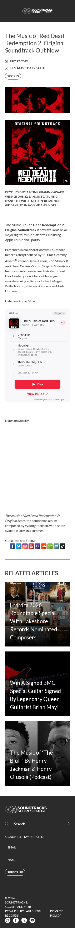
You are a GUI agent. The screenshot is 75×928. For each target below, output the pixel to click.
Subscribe (15, 872)
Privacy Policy (56, 913)
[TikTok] (62, 546)
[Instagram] (25, 546)
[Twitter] (19, 546)
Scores (13, 76)
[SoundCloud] (44, 546)
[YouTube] (31, 546)
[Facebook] (12, 546)
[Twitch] (37, 546)
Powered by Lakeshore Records (23, 913)
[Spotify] (50, 546)
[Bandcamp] (56, 546)
